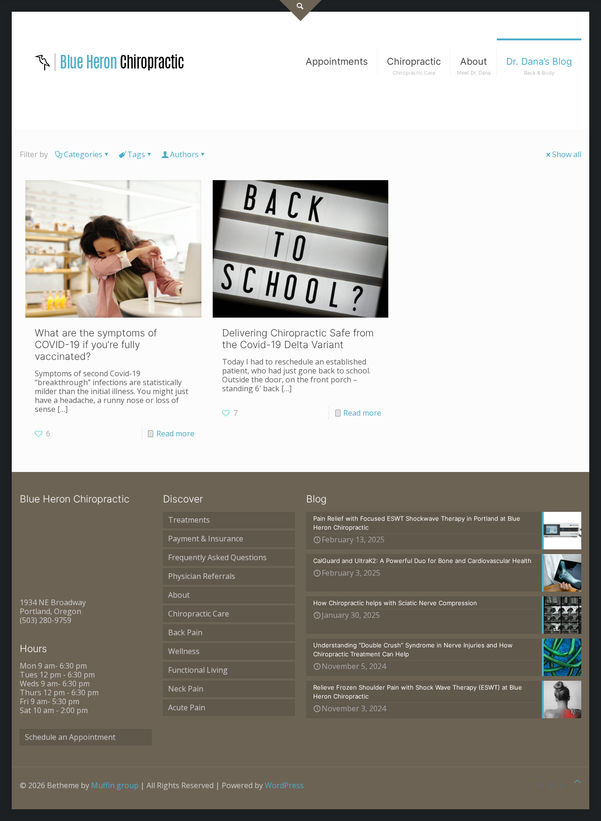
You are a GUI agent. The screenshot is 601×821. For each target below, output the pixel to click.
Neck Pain (185, 689)
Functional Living (198, 670)
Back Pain (185, 632)
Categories (83, 154)
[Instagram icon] (551, 785)
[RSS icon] (560, 785)
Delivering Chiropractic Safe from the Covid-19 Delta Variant (298, 338)
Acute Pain (186, 707)
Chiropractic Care (198, 613)
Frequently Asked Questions (217, 557)
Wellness (184, 651)
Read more (175, 433)
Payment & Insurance (205, 538)
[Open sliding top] (300, 10)
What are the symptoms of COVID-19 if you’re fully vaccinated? (96, 344)
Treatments (189, 520)
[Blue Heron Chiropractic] (110, 61)
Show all (566, 154)
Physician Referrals (201, 576)
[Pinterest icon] (541, 785)
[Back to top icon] (577, 781)
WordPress (284, 785)
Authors (184, 154)
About (179, 595)
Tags (136, 154)
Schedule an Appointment (70, 737)
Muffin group (115, 785)
